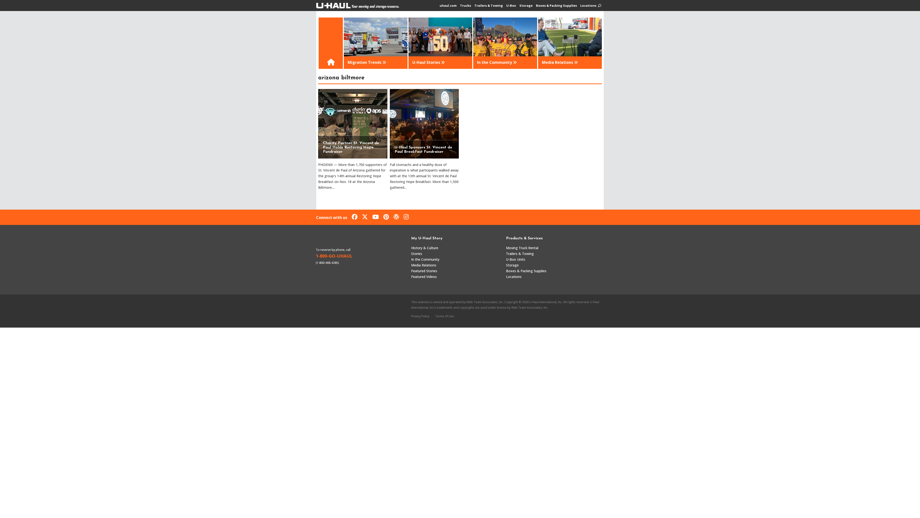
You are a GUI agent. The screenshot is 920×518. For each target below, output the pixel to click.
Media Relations (423, 265)
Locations (588, 6)
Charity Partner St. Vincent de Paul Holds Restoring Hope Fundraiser (351, 147)
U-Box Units (515, 259)
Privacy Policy (420, 316)
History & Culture (424, 248)
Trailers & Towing (488, 6)
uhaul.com (448, 6)
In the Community (425, 259)
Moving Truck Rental (522, 248)
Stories (416, 253)
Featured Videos (424, 276)
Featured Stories (424, 271)
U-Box (511, 6)
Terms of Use (444, 316)
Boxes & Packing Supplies (556, 6)
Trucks (465, 6)
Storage (526, 6)
